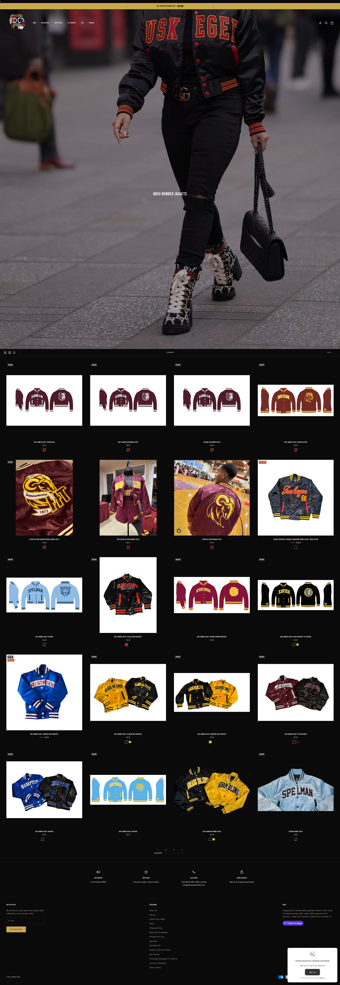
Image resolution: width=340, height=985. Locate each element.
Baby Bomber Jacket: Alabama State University (128, 734)
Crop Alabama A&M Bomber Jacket (128, 442)
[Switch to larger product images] (5, 352)
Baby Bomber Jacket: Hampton (44, 832)
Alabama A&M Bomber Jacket (211, 442)
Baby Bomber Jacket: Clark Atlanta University (128, 637)
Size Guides (154, 954)
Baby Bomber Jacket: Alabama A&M (44, 442)
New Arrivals (45, 23)
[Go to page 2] (182, 850)
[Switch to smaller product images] (9, 352)
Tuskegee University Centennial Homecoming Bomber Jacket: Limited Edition (295, 539)
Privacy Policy (155, 967)
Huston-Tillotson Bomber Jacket (212, 539)
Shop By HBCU (59, 23)
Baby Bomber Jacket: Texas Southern (296, 734)
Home (34, 23)
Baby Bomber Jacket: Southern (128, 832)
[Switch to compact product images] (14, 352)
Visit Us (152, 915)
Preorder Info (155, 945)
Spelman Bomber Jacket (296, 832)
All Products (72, 23)
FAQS (151, 923)
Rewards (91, 23)
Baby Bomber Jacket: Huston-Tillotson (295, 442)
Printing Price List (156, 937)
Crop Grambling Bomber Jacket (212, 832)
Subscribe (16, 929)
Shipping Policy (155, 928)
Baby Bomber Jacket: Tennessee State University (44, 734)
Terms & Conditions (157, 963)
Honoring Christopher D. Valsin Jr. (163, 959)
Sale (82, 23)
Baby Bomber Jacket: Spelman (44, 637)
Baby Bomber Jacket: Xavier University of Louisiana (295, 637)
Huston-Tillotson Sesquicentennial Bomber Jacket (44, 539)
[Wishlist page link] (9, 38)
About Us (153, 910)
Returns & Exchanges (158, 932)
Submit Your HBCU (157, 919)
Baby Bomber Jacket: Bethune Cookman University (212, 637)
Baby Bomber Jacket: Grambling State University (211, 734)
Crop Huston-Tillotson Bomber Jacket (128, 539)
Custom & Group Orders (159, 950)
